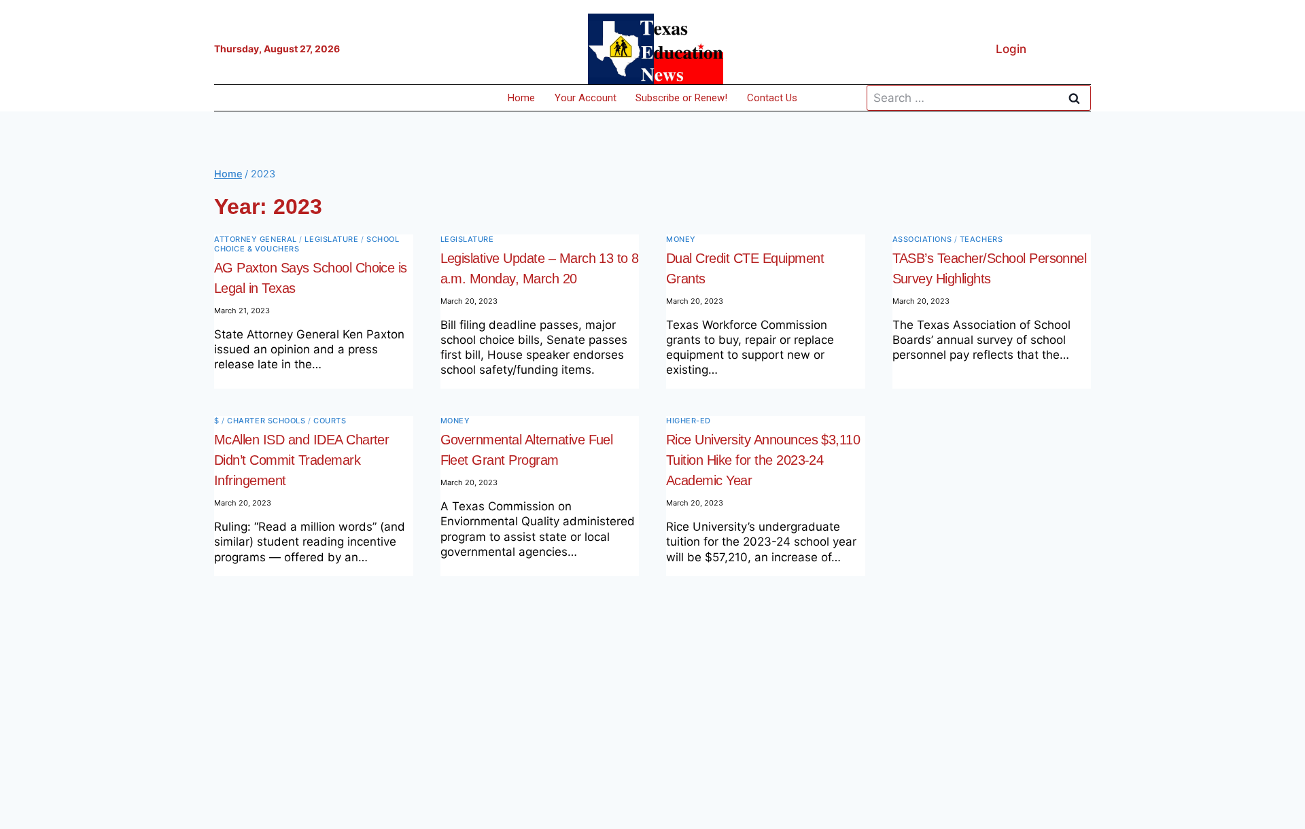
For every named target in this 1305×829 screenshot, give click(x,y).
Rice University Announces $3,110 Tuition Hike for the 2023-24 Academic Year (763, 460)
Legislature (331, 239)
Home (521, 98)
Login (1011, 49)
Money (681, 239)
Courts (329, 420)
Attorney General (255, 239)
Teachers (981, 239)
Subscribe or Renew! (681, 98)
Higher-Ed (688, 420)
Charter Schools (266, 420)
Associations (922, 239)
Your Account (585, 98)
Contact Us (772, 98)
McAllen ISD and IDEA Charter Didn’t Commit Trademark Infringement (301, 460)
